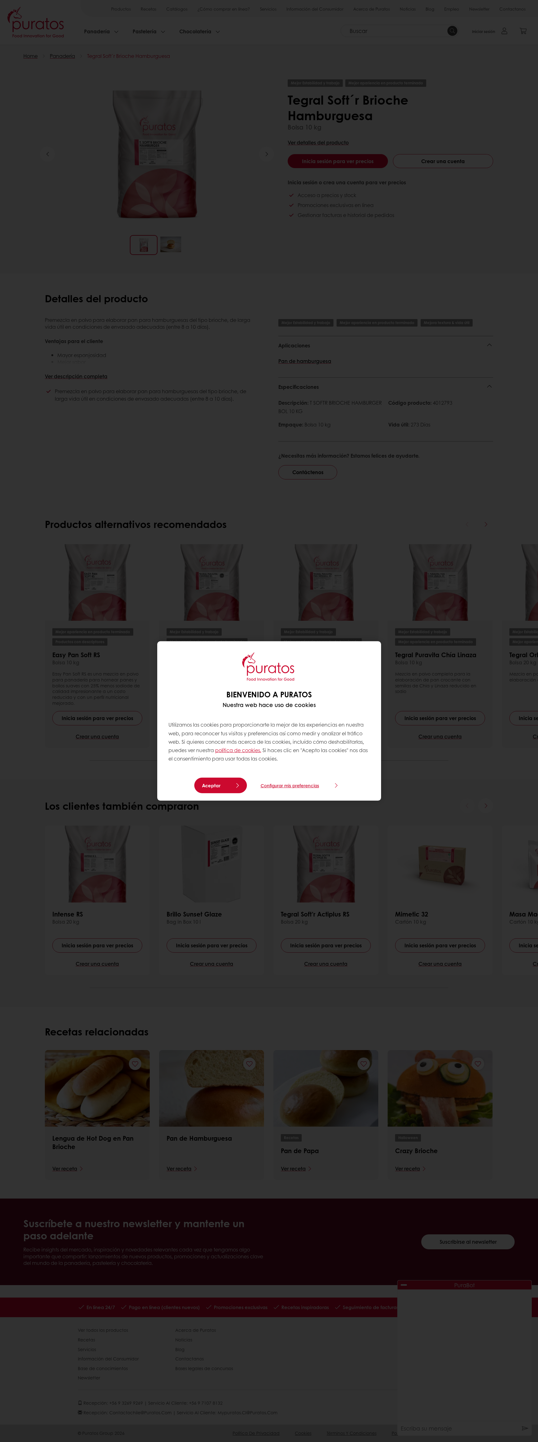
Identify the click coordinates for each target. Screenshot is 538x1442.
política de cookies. (238, 750)
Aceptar (211, 785)
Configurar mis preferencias (290, 785)
